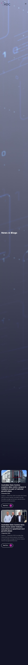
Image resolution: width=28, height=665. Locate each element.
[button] (26, 4)
